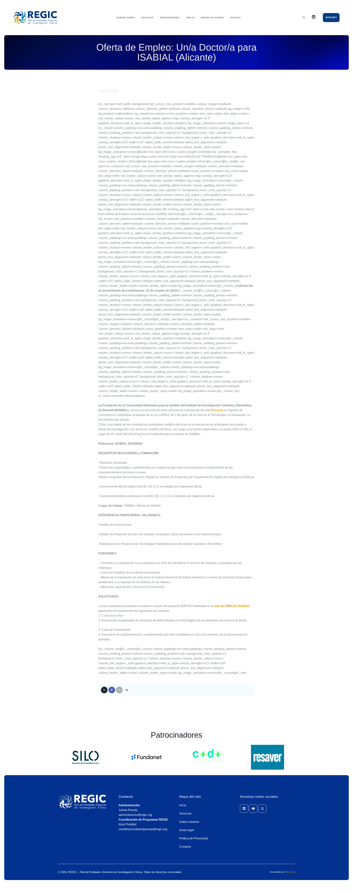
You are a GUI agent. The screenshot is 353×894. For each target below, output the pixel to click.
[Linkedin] (244, 808)
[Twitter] (104, 690)
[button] (127, 690)
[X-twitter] (262, 808)
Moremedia (290, 872)
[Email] (119, 690)
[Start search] (303, 17)
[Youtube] (253, 808)
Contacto (126, 797)
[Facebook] (111, 690)
